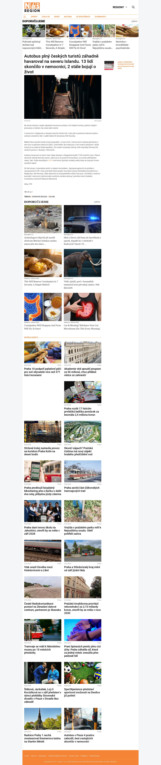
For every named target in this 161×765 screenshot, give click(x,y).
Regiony (118, 7)
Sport (57, 17)
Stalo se (46, 17)
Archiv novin (74, 756)
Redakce (84, 756)
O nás (26, 756)
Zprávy (34, 17)
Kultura (68, 17)
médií (50, 160)
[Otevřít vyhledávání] (133, 7)
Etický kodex (94, 756)
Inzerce (34, 756)
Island (52, 197)
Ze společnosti (83, 17)
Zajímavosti (100, 17)
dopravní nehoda (39, 197)
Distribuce (42, 756)
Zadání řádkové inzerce (57, 756)
